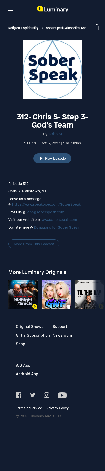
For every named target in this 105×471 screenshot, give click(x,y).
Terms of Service (29, 407)
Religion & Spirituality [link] (23, 28)
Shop (20, 343)
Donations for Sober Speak (56, 227)
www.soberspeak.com (59, 219)
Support (59, 326)
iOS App (23, 365)
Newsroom (62, 335)
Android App (27, 373)
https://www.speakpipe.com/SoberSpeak (46, 204)
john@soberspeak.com (45, 212)
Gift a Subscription (33, 335)
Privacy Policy (57, 407)
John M (55, 134)
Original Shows (29, 326)
